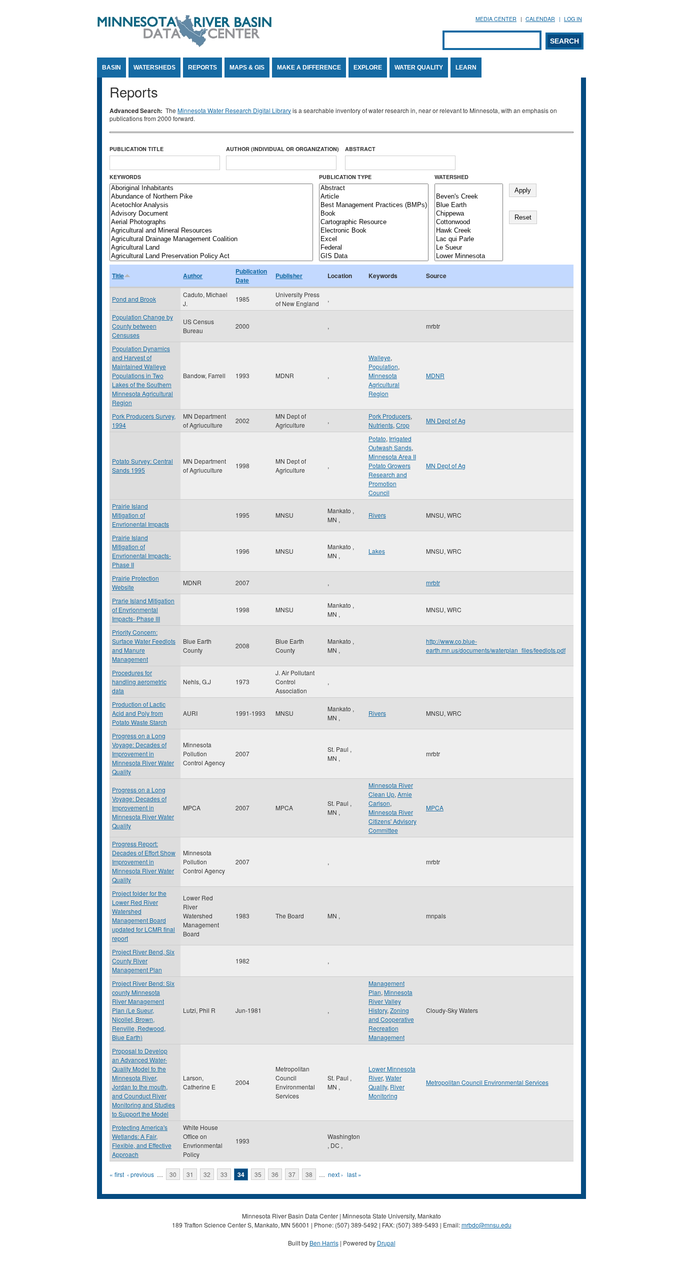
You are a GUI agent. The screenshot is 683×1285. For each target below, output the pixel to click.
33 (224, 1174)
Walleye (379, 357)
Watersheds (155, 67)
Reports (202, 67)
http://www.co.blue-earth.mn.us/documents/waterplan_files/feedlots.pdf (496, 645)
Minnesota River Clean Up (390, 789)
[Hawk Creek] (468, 231)
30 (173, 1174)
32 (207, 1174)
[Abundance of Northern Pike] (211, 197)
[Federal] (374, 248)
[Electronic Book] (374, 231)
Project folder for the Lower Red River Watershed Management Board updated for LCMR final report (143, 915)
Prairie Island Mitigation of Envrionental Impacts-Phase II (141, 551)
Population (383, 366)
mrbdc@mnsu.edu (487, 1224)
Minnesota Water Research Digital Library (234, 110)
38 (309, 1174)
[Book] (374, 214)
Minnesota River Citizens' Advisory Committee (392, 821)
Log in (573, 19)
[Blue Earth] (468, 205)
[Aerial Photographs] (211, 222)
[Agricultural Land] (211, 248)
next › (335, 1174)
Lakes (376, 551)
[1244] (468, 188)
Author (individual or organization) (282, 149)
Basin (111, 67)
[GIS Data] (374, 256)
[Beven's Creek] (468, 197)
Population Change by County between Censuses (142, 326)
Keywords (125, 177)
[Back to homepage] (184, 44)
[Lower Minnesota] (468, 256)
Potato (377, 438)
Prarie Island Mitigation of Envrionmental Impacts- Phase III (143, 609)
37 (292, 1174)
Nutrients (380, 425)
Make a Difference (309, 67)
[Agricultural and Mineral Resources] (211, 231)
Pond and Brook (134, 299)
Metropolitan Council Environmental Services (487, 1082)
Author (192, 275)
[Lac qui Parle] (468, 239)
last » (354, 1174)
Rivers (377, 515)
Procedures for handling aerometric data (139, 681)
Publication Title (137, 149)
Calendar (540, 19)
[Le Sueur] (468, 248)
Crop (403, 425)
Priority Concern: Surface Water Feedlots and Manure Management (144, 645)
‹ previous (140, 1174)
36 (275, 1174)
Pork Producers (389, 416)
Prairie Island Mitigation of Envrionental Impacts (140, 515)
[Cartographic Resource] (374, 222)
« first (117, 1174)
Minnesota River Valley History (390, 1001)
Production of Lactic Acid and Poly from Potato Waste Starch (139, 713)
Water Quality (418, 67)
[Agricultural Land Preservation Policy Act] (211, 256)
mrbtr (433, 582)
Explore (368, 67)
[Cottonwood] (468, 222)
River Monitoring (386, 1091)
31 (190, 1174)
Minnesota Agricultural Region (384, 384)
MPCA (435, 807)
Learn (466, 67)
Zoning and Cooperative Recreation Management (391, 1023)
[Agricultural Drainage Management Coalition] (211, 239)
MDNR (435, 375)
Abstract (360, 149)
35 (258, 1174)
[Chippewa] (468, 214)
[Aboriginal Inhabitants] (211, 188)
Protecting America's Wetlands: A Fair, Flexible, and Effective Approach (142, 1140)
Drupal (386, 1242)
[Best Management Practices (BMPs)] (374, 205)
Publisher (289, 275)
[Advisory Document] (211, 214)
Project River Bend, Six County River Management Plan (143, 960)
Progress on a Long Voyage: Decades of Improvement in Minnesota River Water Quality (143, 753)
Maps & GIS (247, 67)
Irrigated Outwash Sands (390, 443)
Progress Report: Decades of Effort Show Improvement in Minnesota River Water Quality (144, 861)
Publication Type (345, 177)
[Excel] (374, 239)
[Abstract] (374, 188)
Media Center (496, 19)
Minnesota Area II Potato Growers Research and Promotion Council (392, 474)
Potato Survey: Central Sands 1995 (142, 465)
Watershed (451, 177)
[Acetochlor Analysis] (211, 205)
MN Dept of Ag (446, 420)
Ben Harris (324, 1242)
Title (118, 275)
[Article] (374, 197)
